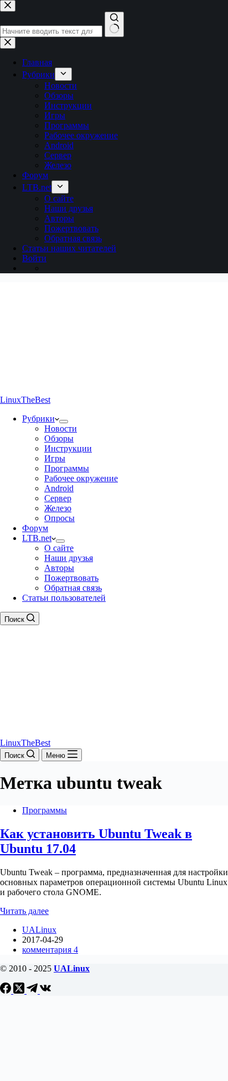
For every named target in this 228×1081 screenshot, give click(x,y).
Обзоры (59, 438)
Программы (66, 468)
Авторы (59, 568)
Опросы (59, 518)
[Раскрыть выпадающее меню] (63, 421)
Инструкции (68, 448)
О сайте (59, 548)
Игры (54, 458)
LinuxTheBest (25, 399)
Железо (57, 508)
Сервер (57, 498)
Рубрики (38, 418)
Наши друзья (68, 558)
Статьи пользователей (64, 597)
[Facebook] (6, 990)
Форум (35, 528)
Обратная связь (73, 588)
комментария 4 (50, 949)
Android (59, 488)
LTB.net (36, 538)
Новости (60, 428)
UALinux (72, 968)
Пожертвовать (71, 578)
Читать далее (24, 911)
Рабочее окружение (81, 478)
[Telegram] (33, 990)
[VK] (45, 990)
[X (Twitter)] (20, 990)
